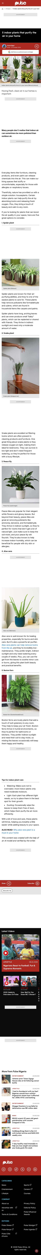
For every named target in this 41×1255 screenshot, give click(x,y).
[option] (11, 990)
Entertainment (18, 1076)
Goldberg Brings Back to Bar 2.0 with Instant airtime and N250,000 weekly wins (25, 1133)
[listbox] (21, 989)
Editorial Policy (30, 1208)
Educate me (7, 890)
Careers (27, 1189)
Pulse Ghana (6, 1225)
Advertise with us (7, 1209)
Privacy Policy (29, 1203)
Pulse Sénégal (29, 1225)
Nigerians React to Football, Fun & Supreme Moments (19, 967)
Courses (27, 1193)
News (14, 1115)
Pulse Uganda (29, 1229)
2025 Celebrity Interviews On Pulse (10, 993)
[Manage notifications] (36, 1251)
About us (5, 1203)
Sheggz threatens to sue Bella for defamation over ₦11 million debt (25, 1107)
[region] (20, 989)
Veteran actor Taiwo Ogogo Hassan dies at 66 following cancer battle (25, 1081)
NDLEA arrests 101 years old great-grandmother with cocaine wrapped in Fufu (25, 1120)
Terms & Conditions (9, 1214)
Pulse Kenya (6, 1229)
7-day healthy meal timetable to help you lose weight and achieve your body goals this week (25, 1146)
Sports (26, 1185)
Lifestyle (8, 9)
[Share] (37, 46)
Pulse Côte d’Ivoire (6, 1235)
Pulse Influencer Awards (30, 1213)
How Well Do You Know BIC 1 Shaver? (28, 993)
